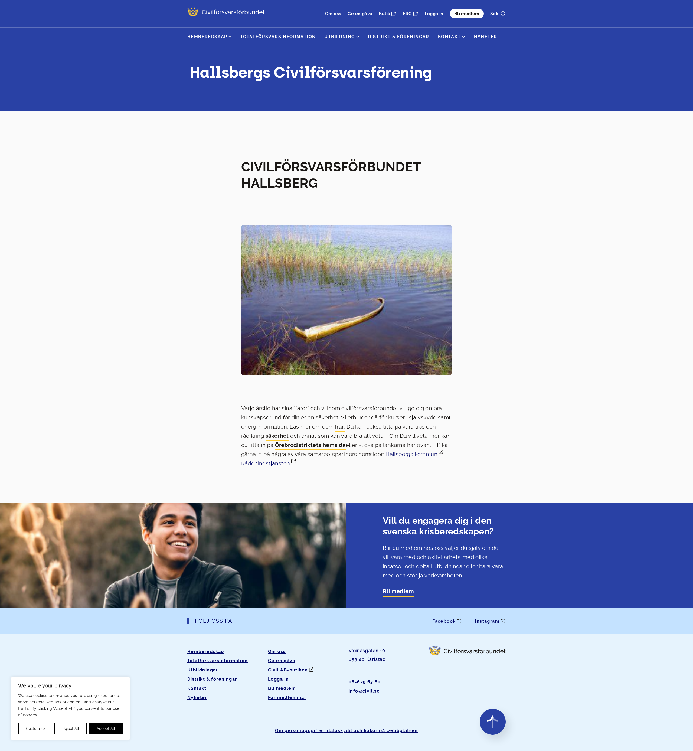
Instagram (487, 621)
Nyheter (485, 36)
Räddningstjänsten (265, 463)
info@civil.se (364, 691)
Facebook (444, 621)
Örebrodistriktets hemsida (310, 445)
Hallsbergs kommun (411, 454)
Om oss (333, 13)
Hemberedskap (207, 36)
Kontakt (449, 36)
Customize (35, 728)
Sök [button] (494, 13)
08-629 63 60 (365, 681)
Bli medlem (466, 13)
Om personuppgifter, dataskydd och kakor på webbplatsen (346, 730)
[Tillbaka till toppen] (493, 722)
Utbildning (339, 36)
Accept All (106, 728)
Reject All (70, 728)
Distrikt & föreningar (398, 36)
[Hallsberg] (226, 13)
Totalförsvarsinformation (278, 36)
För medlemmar (287, 697)
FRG (407, 13)
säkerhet (277, 436)
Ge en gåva (360, 13)
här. (340, 427)
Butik (384, 13)
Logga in (434, 13)
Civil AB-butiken (288, 669)
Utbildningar (202, 669)
